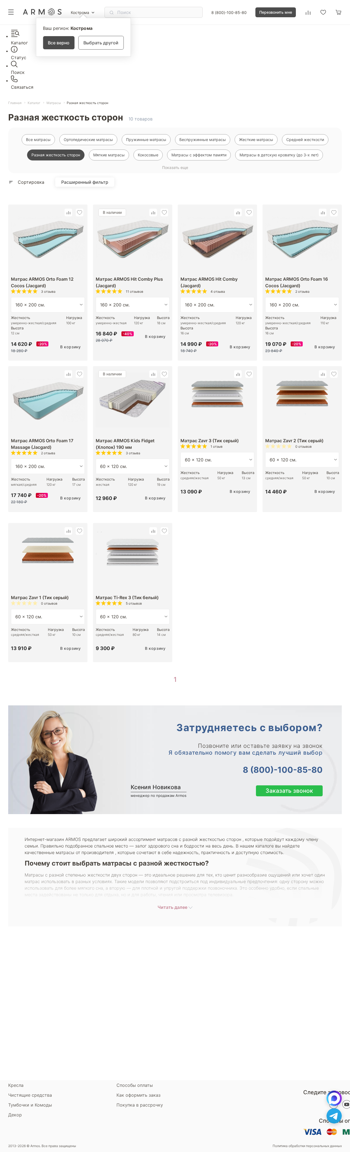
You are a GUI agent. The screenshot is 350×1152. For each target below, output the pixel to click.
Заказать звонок (289, 790)
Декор (15, 1114)
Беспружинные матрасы (202, 139)
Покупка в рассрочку (139, 1105)
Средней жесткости (305, 139)
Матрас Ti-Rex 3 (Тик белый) (127, 597)
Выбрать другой (100, 42)
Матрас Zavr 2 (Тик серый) (294, 440)
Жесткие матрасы (256, 139)
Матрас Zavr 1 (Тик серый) (40, 597)
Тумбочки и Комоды (30, 1105)
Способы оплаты (134, 1085)
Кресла (16, 1085)
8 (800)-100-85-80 (229, 12)
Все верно (58, 42)
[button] (68, 212)
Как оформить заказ (138, 1095)
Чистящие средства (30, 1095)
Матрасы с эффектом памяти (198, 155)
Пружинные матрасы (146, 139)
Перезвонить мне (275, 12)
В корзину (70, 346)
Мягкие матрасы (109, 155)
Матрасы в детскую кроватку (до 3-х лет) (279, 155)
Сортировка (31, 182)
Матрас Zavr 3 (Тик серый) (209, 440)
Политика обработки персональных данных (307, 1146)
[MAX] (334, 1098)
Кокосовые (148, 155)
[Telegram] (334, 1116)
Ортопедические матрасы (88, 139)
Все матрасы (38, 139)
